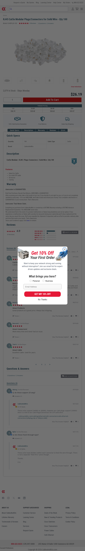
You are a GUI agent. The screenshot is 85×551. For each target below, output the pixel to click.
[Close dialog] (65, 249)
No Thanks (42, 299)
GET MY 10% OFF (42, 294)
